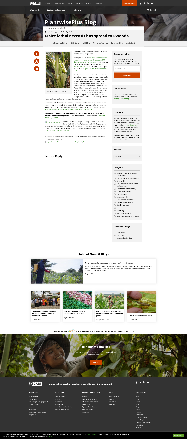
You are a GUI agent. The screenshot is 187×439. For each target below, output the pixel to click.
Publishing (120, 211)
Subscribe (127, 75)
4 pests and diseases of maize (140, 316)
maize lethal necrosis (84, 137)
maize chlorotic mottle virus (68, 137)
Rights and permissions (89, 407)
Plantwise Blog (93, 434)
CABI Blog (120, 235)
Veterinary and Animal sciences (128, 216)
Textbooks (85, 412)
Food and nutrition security (126, 189)
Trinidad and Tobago (142, 417)
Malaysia (138, 409)
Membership (59, 404)
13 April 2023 (36, 320)
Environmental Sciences (125, 202)
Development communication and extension (127, 185)
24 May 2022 (133, 320)
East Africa (51, 137)
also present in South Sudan (88, 65)
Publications (32, 409)
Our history (58, 402)
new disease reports (98, 137)
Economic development (125, 200)
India (137, 404)
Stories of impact (34, 404)
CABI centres (99, 3)
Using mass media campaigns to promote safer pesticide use (109, 263)
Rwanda (57, 137)
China (137, 399)
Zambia (138, 428)
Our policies (59, 399)
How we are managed (62, 409)
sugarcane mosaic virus (55, 139)
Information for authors (89, 399)
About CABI (48, 3)
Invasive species (122, 197)
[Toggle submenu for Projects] (80, 10)
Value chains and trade (125, 213)
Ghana (138, 402)
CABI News (121, 232)
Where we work (33, 397)
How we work (33, 399)
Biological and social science (37, 412)
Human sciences (122, 208)
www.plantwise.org (121, 99)
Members (89, 3)
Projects (31, 407)
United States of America (143, 422)
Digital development (124, 191)
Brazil (137, 397)
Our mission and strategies (63, 407)
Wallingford (139, 425)
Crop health (78, 142)
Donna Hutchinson (131, 125)
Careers (70, 3)
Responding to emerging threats (38, 402)
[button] (141, 3)
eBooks (84, 397)
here (50, 436)
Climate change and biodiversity (128, 178)
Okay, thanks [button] (178, 435)
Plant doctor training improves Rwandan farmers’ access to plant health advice (44, 313)
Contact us (79, 3)
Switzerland (139, 415)
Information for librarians (90, 402)
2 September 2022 (102, 320)
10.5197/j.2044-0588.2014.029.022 (57, 130)
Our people (32, 415)
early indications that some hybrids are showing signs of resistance (68, 109)
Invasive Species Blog (124, 238)
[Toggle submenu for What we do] (41, 10)
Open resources (87, 404)
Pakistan (138, 412)
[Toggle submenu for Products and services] (66, 10)
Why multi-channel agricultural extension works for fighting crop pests (109, 313)
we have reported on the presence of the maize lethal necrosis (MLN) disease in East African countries (90, 60)
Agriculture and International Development (61, 142)
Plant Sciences (87, 142)
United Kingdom (141, 420)
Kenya (138, 407)
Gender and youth (123, 205)
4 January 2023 (69, 318)
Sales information (87, 409)
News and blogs (60, 3)
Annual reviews (60, 397)
